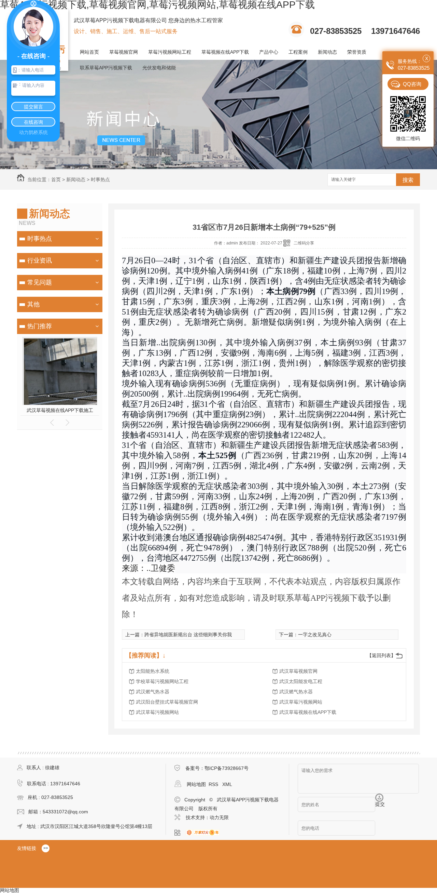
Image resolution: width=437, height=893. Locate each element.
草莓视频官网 (123, 52)
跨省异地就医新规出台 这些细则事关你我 (188, 634)
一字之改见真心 (315, 634)
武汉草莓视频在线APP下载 (307, 712)
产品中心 (268, 52)
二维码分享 (304, 243)
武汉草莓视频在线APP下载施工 (60, 410)
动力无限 (219, 817)
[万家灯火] (205, 833)
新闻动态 (327, 52)
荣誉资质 (356, 52)
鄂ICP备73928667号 (227, 768)
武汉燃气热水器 (152, 691)
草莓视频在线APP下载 (225, 52)
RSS (214, 784)
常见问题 (39, 282)
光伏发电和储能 (159, 67)
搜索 (408, 180)
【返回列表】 (381, 655)
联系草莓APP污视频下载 (106, 67)
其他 (33, 304)
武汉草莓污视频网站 (300, 702)
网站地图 (196, 784)
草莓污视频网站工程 (169, 52)
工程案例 (298, 52)
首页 (56, 179)
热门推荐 (39, 326)
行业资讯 (39, 260)
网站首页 (89, 52)
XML (227, 784)
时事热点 (100, 179)
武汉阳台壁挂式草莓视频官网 (167, 702)
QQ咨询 (412, 84)
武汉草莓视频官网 (298, 671)
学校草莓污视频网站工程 (162, 681)
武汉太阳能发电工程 (300, 681)
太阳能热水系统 (152, 671)
